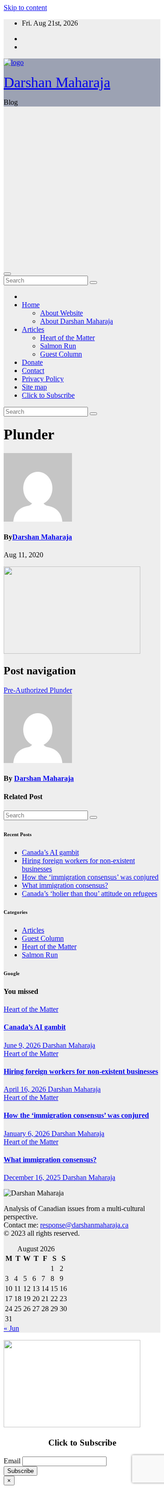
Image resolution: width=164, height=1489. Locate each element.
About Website (61, 313)
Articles (33, 329)
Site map (34, 387)
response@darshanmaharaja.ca (84, 1225)
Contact (33, 370)
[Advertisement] (82, 188)
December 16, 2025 (33, 1177)
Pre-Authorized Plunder (38, 690)
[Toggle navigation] (7, 273)
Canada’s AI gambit (50, 852)
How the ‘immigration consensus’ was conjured (90, 877)
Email (12, 1461)
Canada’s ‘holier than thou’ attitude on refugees (89, 893)
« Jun (11, 1328)
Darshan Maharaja (57, 82)
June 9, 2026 (23, 1045)
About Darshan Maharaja (76, 321)
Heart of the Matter (67, 338)
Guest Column (61, 354)
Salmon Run (58, 346)
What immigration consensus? (65, 885)
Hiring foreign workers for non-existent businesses (81, 1071)
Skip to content (25, 7)
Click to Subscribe (48, 395)
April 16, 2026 (26, 1089)
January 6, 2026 (27, 1133)
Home (31, 305)
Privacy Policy (43, 379)
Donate (32, 362)
